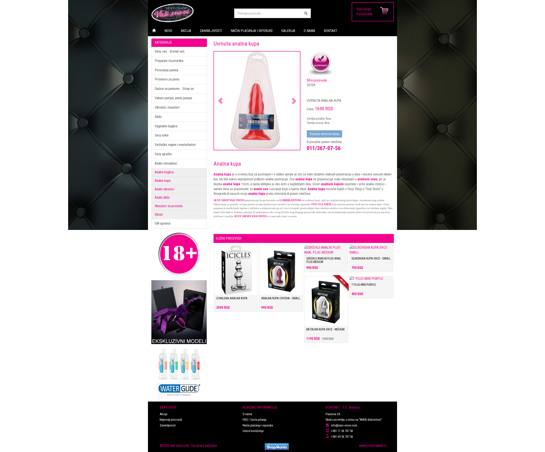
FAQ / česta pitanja (254, 420)
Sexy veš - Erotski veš (169, 51)
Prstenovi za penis (167, 79)
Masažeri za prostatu (169, 206)
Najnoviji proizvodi (171, 420)
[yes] (306, 13)
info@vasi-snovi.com (344, 425)
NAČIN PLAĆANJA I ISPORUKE (252, 31)
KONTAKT (330, 31)
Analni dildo (162, 197)
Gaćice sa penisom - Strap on (174, 89)
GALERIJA (288, 31)
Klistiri (159, 214)
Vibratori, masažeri (167, 107)
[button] (220, 101)
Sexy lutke (162, 135)
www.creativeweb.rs (372, 445)
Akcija (163, 414)
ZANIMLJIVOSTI (211, 31)
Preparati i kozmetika (169, 61)
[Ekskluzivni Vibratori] (179, 312)
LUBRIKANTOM (290, 200)
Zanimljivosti (168, 425)
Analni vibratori (164, 189)
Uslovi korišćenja (253, 431)
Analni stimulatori (166, 163)
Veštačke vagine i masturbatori (175, 145)
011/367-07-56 (324, 148)
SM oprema (162, 223)
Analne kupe (163, 181)
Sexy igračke (163, 154)
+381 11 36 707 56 (342, 431)
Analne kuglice (164, 172)
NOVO (168, 31)
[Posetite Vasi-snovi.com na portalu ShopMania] (277, 446)
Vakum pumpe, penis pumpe (173, 98)
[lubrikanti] (179, 371)
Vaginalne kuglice (166, 126)
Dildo (158, 117)
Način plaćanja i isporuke (258, 425)
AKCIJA (186, 31)
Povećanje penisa (166, 70)
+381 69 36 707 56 (342, 437)
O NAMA (309, 31)
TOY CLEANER (321, 204)
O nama (247, 414)
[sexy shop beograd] (189, 12)
